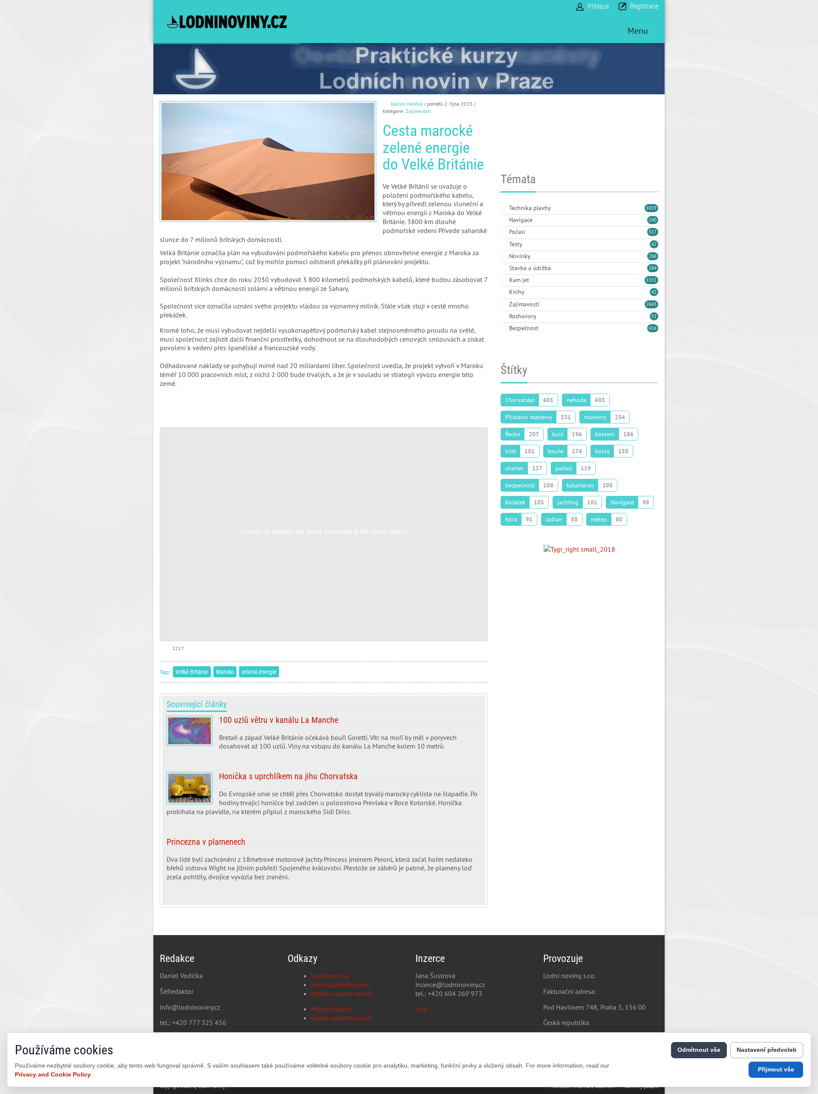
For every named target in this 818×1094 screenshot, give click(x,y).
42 (654, 244)
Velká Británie (192, 671)
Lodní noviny (330, 975)
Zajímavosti (418, 111)
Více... (423, 1009)
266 (653, 256)
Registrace (644, 6)
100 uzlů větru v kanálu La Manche (324, 736)
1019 (651, 208)
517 (653, 232)
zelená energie (259, 671)
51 (654, 316)
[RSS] (504, 208)
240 (653, 220)
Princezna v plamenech (324, 863)
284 (653, 268)
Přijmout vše (776, 1069)
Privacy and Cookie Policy (53, 1074)
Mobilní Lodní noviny (342, 993)
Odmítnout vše (698, 1049)
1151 (651, 280)
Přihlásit (598, 7)
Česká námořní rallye (341, 1017)
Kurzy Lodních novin (340, 984)
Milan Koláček (331, 1009)
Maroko (225, 671)
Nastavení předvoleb (767, 1049)
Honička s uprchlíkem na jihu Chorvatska (324, 797)
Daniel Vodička (407, 104)
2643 (651, 304)
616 (653, 328)
